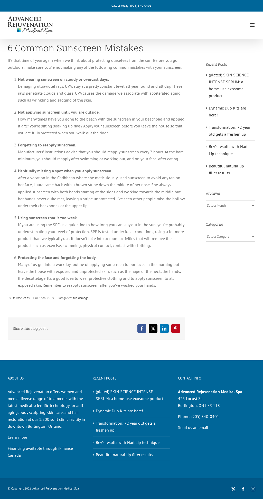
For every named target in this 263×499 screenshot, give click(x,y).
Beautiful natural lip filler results (124, 454)
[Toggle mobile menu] (252, 25)
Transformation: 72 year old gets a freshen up (126, 427)
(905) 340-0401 (141, 5)
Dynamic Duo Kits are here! (119, 410)
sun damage (80, 298)
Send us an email (193, 427)
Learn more (17, 437)
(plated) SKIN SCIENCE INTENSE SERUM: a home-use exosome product (129, 395)
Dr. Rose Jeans (21, 298)
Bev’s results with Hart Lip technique (127, 442)
